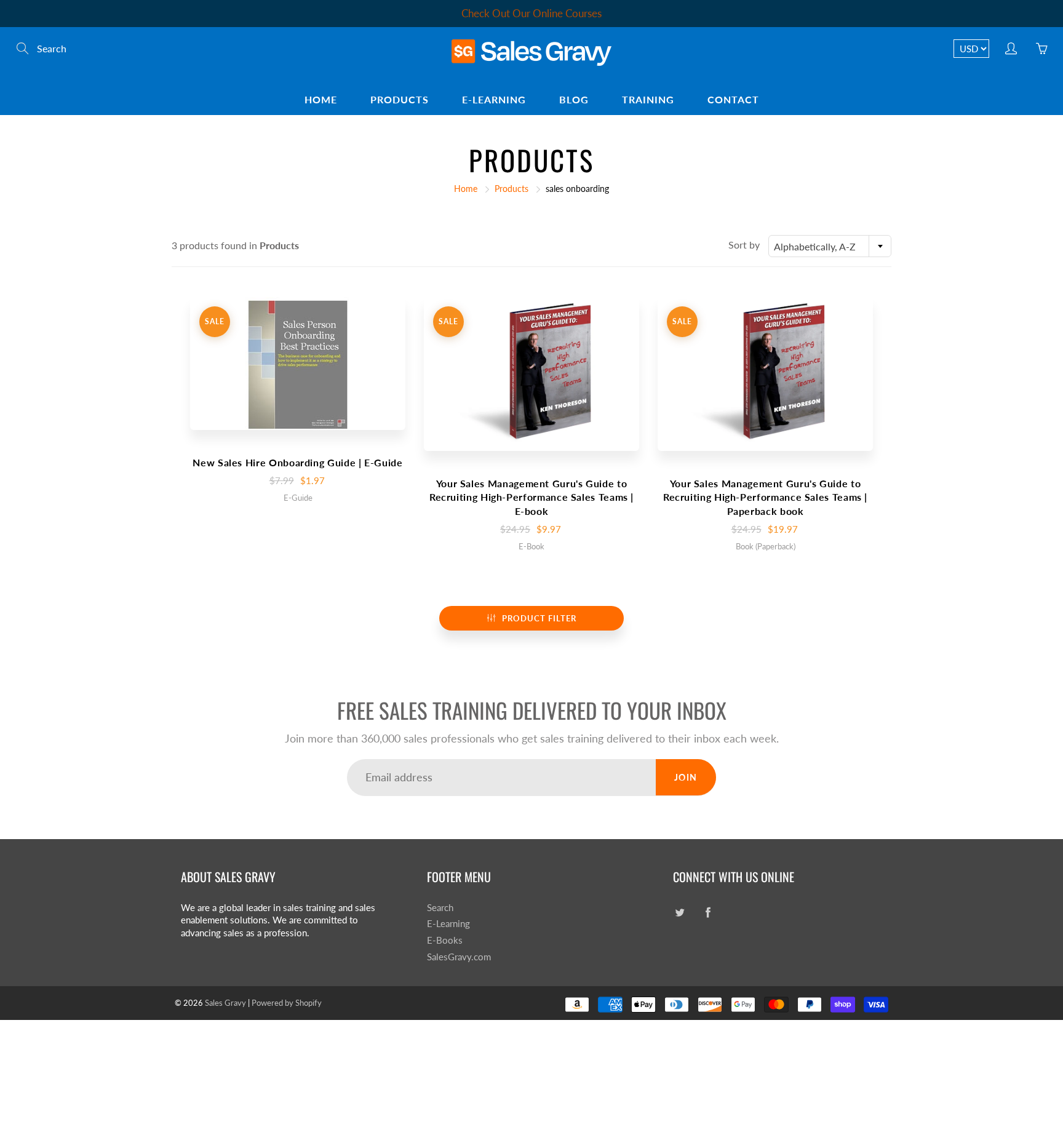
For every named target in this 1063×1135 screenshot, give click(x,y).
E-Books (445, 940)
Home (321, 99)
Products (399, 99)
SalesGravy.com (459, 957)
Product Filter (539, 618)
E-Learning (494, 99)
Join (686, 777)
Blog (574, 99)
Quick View (298, 363)
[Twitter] (679, 912)
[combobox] (829, 246)
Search (440, 907)
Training (648, 99)
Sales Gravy (225, 1003)
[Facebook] (708, 912)
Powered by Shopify (287, 1003)
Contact (733, 99)
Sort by (744, 244)
